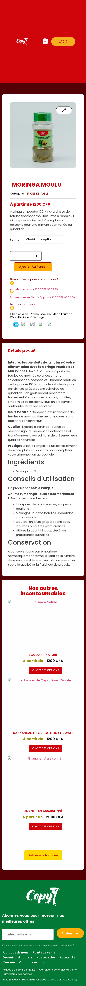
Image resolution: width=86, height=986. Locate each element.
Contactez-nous (31, 962)
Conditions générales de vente (58, 969)
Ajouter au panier (33, 267)
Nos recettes (46, 957)
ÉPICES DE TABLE (37, 194)
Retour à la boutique (43, 855)
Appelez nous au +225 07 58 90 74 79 (34, 289)
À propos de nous (15, 952)
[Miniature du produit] (64, 110)
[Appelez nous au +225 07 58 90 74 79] (12, 283)
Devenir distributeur (63, 41)
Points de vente (44, 952)
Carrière (9, 962)
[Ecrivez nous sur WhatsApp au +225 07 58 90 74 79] (12, 291)
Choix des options (45, 670)
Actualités (67, 957)
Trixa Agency (69, 979)
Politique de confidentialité (19, 969)
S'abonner (70, 933)
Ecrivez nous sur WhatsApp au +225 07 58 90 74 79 (42, 297)
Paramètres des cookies (17, 974)
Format (15, 239)
